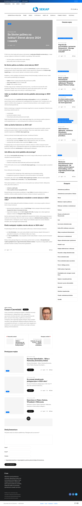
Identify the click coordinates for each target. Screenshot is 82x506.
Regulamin (50, 503)
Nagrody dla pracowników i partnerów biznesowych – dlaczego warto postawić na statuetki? (67, 48)
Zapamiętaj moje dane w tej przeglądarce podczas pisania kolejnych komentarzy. (25, 460)
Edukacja (52, 15)
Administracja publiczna (14, 15)
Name (6, 447)
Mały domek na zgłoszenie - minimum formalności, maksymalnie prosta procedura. (65, 132)
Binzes (30, 15)
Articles (26, 309)
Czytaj (30, 369)
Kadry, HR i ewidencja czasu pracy (65, 38)
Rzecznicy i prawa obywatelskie (65, 95)
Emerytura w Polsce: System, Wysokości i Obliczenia (37, 401)
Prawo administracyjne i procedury (65, 120)
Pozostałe (71, 15)
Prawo (25, 15)
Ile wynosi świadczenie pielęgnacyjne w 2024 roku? (37, 380)
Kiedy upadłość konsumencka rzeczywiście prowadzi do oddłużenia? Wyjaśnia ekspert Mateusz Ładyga (66, 81)
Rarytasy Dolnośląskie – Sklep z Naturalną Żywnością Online (38, 360)
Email (6, 451)
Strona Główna (7, 3)
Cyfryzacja (37, 15)
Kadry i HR (45, 15)
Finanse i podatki (62, 15)
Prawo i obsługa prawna (63, 71)
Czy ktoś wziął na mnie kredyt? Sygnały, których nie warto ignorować (66, 101)
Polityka (55, 503)
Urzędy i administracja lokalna (65, 122)
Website (6, 456)
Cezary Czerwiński (12, 309)
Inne (9, 23)
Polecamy (23, 3)
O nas (13, 3)
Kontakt (18, 3)
